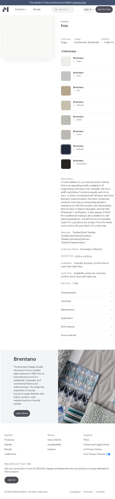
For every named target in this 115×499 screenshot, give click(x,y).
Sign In (88, 9)
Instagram (75, 492)
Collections (10, 454)
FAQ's (86, 440)
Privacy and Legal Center (96, 445)
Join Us (11, 480)
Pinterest (88, 492)
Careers (52, 449)
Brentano (65, 21)
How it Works (54, 440)
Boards (8, 449)
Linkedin (100, 492)
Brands (37, 9)
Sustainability (54, 445)
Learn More (22, 413)
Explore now (79, 3)
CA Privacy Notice (92, 449)
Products (20, 9)
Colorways (68, 51)
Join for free (104, 9)
